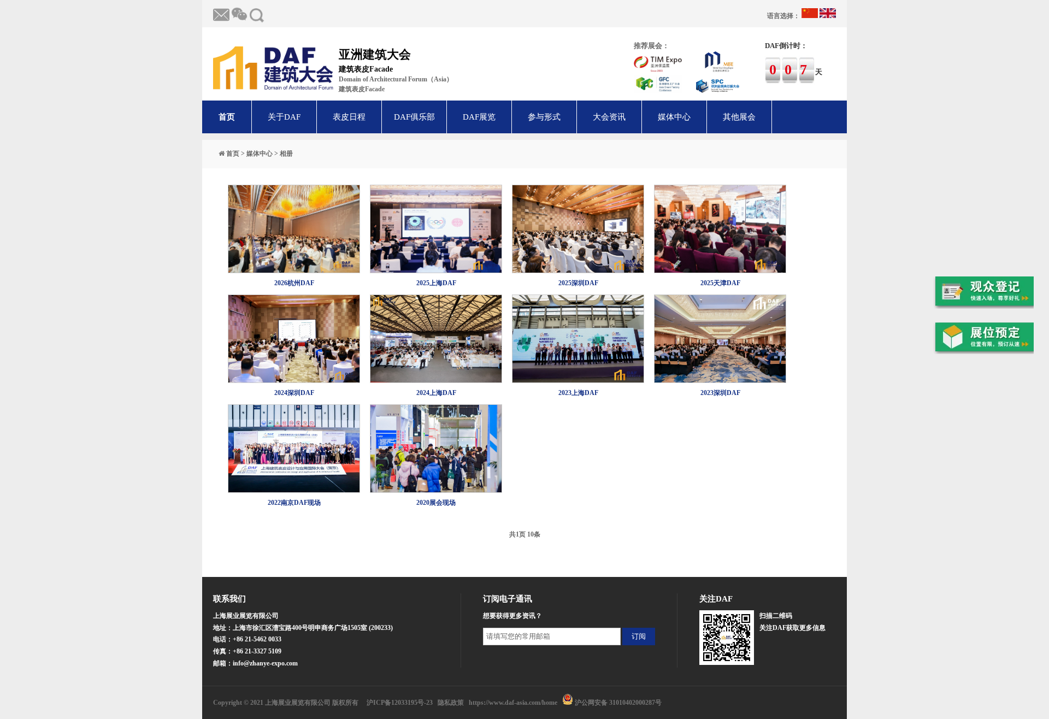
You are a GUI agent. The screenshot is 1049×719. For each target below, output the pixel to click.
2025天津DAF (720, 283)
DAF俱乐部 (414, 117)
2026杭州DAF (294, 283)
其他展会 (739, 117)
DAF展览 (479, 117)
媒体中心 (674, 117)
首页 (227, 117)
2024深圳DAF (294, 393)
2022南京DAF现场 (294, 502)
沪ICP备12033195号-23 (400, 702)
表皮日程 (349, 117)
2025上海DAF (436, 283)
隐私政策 (451, 702)
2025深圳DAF (578, 283)
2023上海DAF (578, 393)
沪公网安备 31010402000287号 (618, 702)
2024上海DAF (436, 393)
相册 (286, 153)
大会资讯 (609, 117)
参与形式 (544, 117)
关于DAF (284, 117)
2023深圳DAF (720, 393)
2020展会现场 (436, 502)
